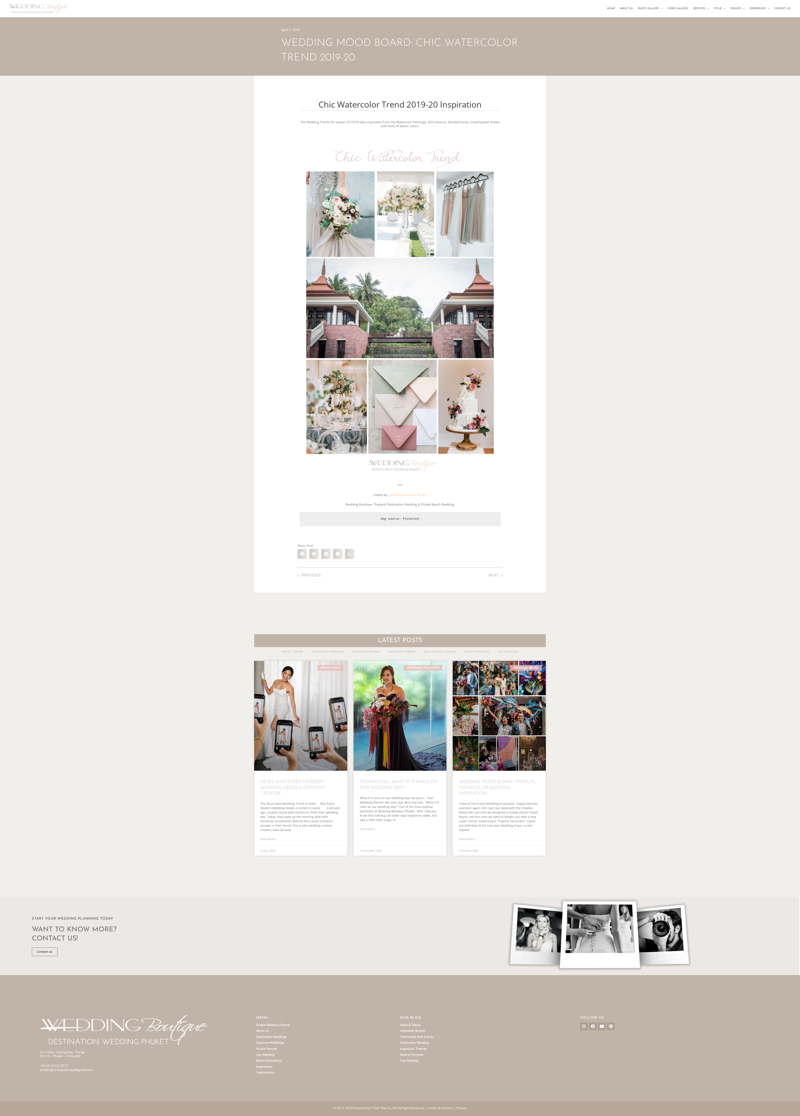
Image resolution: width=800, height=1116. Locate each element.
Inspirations (264, 1067)
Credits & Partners (440, 1108)
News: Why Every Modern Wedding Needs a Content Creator (292, 788)
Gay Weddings (508, 652)
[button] (660, 8)
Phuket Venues (266, 1049)
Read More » (268, 839)
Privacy (461, 1108)
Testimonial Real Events (416, 1037)
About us (262, 1031)
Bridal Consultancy (269, 1061)
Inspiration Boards (365, 652)
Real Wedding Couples (440, 652)
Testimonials (265, 1073)
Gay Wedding (265, 1055)
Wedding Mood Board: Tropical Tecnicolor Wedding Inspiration (497, 788)
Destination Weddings (327, 652)
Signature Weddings (270, 1043)
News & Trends (292, 652)
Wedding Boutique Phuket (408, 495)
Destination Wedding (414, 1043)
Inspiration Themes (401, 652)
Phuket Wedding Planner (273, 1025)
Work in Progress (477, 652)
